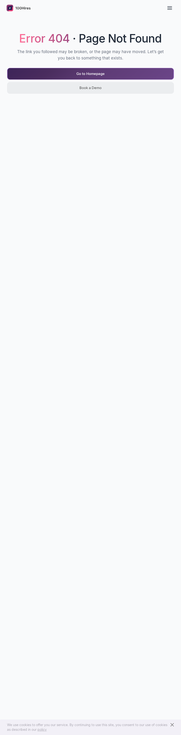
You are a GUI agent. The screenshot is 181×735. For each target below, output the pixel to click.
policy (42, 729)
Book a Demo (90, 88)
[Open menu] (169, 8)
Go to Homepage (90, 73)
